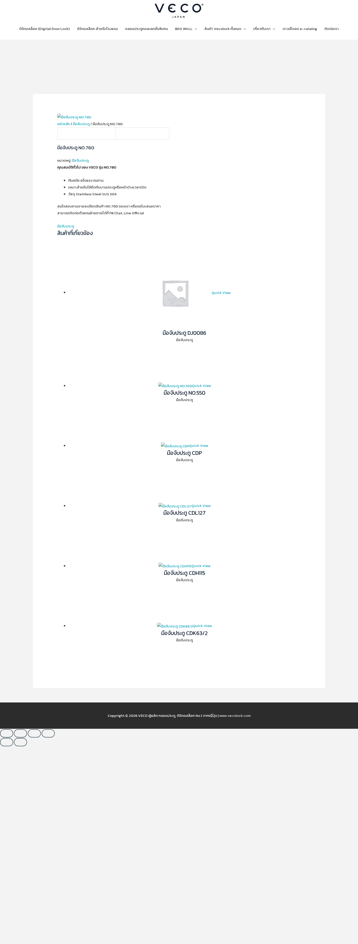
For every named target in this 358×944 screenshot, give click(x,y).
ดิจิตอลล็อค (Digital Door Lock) (44, 28)
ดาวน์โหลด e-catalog (300, 28)
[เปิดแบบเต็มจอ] (20, 733)
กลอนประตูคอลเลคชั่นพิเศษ (146, 28)
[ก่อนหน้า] (6, 742)
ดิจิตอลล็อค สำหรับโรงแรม (97, 28)
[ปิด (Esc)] (48, 733)
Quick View (221, 292)
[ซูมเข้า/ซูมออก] (6, 733)
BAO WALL (183, 28)
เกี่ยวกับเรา (262, 28)
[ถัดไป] (20, 742)
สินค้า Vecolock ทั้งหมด (222, 28)
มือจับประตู (81, 124)
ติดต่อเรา (331, 28)
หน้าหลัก (63, 124)
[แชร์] (34, 733)
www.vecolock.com (235, 715)
